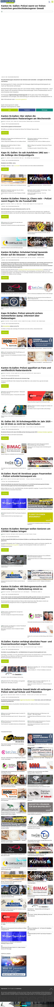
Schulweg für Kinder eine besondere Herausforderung (30, 269)
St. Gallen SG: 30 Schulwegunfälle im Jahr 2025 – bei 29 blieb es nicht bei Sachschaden (26, 422)
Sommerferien (6, 326)
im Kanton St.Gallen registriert (44, 432)
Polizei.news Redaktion (13, 77)
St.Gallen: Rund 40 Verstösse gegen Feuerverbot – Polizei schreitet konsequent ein (26, 474)
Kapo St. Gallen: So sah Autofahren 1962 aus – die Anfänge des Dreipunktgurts (25, 153)
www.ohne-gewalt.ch (20, 99)
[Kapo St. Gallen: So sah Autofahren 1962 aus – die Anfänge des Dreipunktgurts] (27, 158)
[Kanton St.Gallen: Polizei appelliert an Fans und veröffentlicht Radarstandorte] (27, 373)
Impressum (4, 988)
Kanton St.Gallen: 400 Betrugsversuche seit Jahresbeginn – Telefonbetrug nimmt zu (23, 587)
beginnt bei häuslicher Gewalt (27, 699)
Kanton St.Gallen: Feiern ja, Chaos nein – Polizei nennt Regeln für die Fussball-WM (26, 199)
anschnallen (16, 165)
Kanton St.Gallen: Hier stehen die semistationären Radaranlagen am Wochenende (26, 117)
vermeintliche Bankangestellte (12, 544)
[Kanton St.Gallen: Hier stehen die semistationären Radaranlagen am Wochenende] (27, 121)
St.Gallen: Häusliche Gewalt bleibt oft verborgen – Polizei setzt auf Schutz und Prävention (27, 690)
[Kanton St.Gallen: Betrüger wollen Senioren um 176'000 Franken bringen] (27, 534)
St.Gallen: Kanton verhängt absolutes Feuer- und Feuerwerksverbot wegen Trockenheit (26, 642)
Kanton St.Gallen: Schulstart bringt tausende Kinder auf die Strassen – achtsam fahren (24, 253)
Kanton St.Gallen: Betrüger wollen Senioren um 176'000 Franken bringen (25, 530)
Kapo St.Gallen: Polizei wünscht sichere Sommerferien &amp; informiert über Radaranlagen (22, 315)
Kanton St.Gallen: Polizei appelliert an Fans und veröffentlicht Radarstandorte (26, 369)
